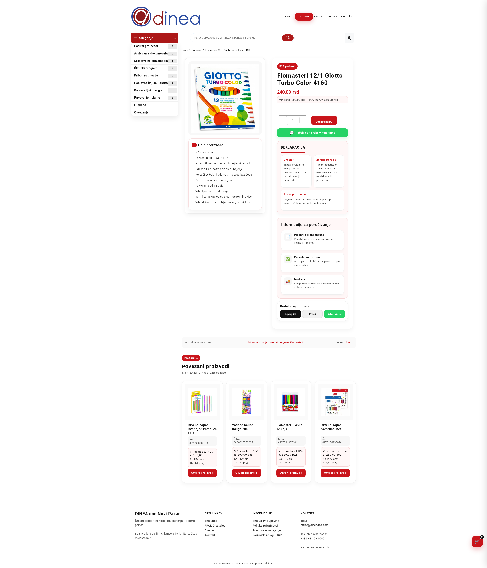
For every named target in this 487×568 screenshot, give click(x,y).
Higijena (140, 105)
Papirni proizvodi (146, 46)
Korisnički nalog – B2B (267, 535)
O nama (210, 530)
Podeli (312, 314)
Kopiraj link (290, 314)
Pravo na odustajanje (267, 530)
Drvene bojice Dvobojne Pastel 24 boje (202, 428)
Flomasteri (296, 342)
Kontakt (210, 535)
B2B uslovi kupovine (266, 520)
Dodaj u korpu (324, 121)
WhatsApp (334, 314)
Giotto (349, 342)
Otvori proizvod (202, 472)
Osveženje (141, 112)
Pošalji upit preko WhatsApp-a (312, 133)
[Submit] (288, 37)
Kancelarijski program (149, 90)
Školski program (146, 68)
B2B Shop (211, 520)
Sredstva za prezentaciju (151, 61)
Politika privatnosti (265, 525)
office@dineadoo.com (314, 525)
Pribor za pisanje (146, 75)
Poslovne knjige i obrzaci (152, 83)
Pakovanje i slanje (147, 97)
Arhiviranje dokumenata (151, 53)
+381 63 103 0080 (312, 538)
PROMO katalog (215, 525)
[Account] (349, 38)
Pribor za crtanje (258, 342)
